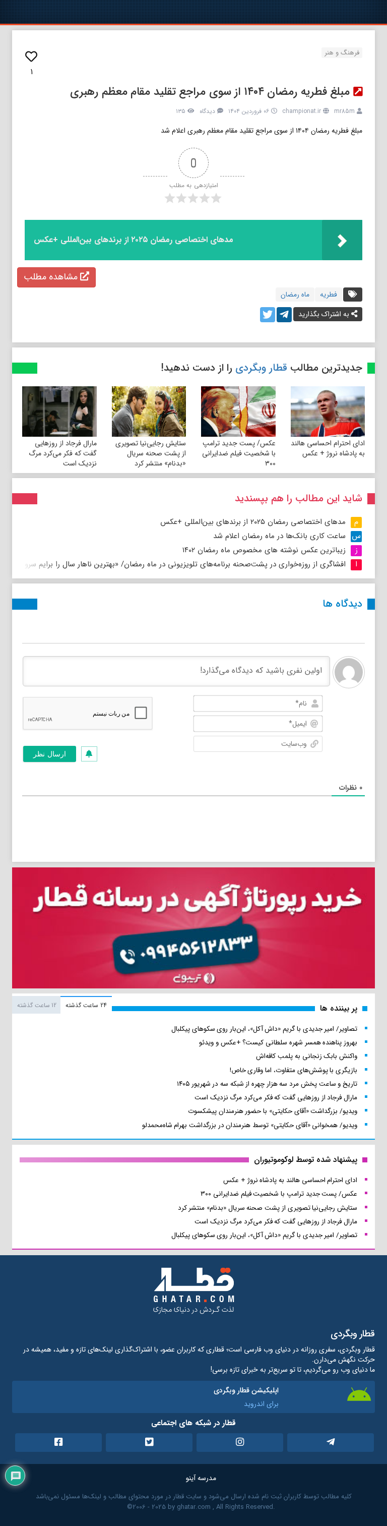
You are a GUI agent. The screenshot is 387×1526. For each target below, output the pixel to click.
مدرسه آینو (201, 1478)
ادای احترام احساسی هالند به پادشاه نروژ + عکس (328, 448)
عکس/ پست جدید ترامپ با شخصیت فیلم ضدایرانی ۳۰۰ (239, 453)
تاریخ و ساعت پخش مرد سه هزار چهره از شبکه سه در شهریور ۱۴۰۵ (267, 1084)
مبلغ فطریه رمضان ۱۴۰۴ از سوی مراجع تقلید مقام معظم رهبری (210, 91)
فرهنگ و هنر (342, 52)
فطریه (328, 294)
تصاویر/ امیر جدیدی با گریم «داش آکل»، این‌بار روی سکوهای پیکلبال (264, 1029)
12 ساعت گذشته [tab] (36, 1005)
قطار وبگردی (261, 368)
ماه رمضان (295, 294)
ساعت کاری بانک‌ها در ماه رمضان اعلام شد (279, 536)
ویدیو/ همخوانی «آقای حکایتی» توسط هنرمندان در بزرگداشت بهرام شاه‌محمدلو (249, 1125)
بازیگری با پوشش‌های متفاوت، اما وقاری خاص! (293, 1070)
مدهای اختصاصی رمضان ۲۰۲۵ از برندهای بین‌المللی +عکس (253, 522)
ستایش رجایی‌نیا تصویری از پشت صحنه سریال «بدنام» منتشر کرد (150, 453)
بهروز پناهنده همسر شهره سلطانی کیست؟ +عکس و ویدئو (278, 1042)
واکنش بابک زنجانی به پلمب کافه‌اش (306, 1056)
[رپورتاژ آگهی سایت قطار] (193, 929)
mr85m (344, 111)
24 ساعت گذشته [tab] (86, 1005)
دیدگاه (207, 111)
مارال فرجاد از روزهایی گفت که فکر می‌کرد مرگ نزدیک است (63, 453)
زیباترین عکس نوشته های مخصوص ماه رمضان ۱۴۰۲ (264, 550)
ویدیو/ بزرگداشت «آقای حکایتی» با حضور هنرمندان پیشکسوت (272, 1111)
